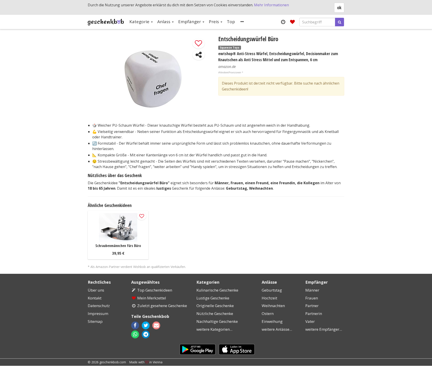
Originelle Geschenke (215, 305)
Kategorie (140, 22)
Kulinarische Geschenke (217, 290)
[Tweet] (146, 325)
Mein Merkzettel (151, 298)
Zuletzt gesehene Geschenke (162, 305)
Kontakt (94, 298)
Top (231, 22)
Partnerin (313, 313)
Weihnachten (273, 305)
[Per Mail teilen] (160, 325)
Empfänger (190, 22)
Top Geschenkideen (154, 290)
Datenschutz (99, 305)
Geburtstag (272, 290)
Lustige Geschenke (212, 298)
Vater (310, 321)
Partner (312, 305)
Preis (214, 22)
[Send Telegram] (146, 334)
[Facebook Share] (135, 325)
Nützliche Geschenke (214, 313)
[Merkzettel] (292, 22)
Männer (312, 290)
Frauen (311, 298)
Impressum (98, 313)
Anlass (164, 22)
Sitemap (95, 321)
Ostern (268, 313)
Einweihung (272, 321)
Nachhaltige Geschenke (217, 321)
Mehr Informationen (271, 4)
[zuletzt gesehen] (283, 22)
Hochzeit (269, 298)
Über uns (96, 290)
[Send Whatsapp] (135, 334)
